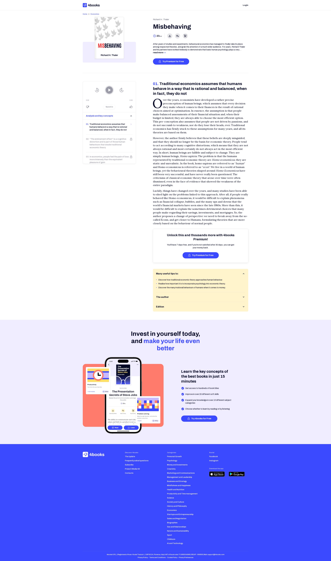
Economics (95, 14)
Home (85, 14)
